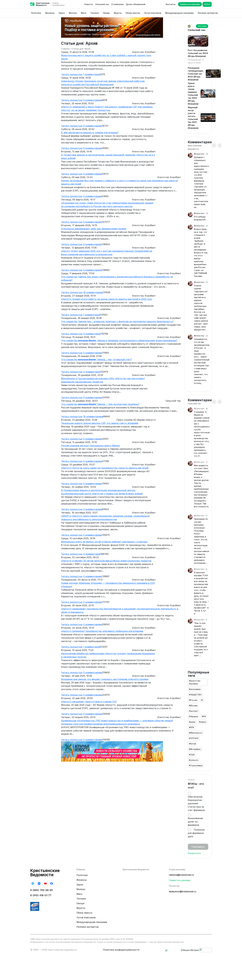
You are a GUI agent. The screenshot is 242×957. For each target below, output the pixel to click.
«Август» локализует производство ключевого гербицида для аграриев (102, 631)
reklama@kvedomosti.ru (181, 875)
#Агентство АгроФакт (194, 682)
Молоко (73, 13)
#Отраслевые (196, 765)
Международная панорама (179, 13)
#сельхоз (193, 760)
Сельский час (102, 4)
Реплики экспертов (208, 13)
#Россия (193, 700)
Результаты (194, 853)
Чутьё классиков (152, 13)
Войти (207, 4)
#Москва (193, 705)
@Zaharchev (199, 154)
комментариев (92, 100)
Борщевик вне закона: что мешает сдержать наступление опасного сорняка (104, 679)
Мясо (83, 13)
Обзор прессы (133, 13)
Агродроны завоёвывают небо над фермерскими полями (93, 228)
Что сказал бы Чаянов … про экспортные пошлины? (100, 404)
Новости (88, 4)
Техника (94, 13)
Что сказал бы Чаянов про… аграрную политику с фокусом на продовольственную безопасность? (117, 321)
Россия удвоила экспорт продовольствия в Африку (90, 445)
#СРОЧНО (194, 738)
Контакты (170, 4)
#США (192, 754)
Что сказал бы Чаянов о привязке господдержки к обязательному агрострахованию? (119, 340)
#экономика (195, 689)
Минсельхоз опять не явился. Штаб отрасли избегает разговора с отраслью (104, 541)
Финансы (49, 13)
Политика (36, 13)
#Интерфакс (195, 749)
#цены (192, 722)
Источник (202, 26)
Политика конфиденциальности (121, 949)
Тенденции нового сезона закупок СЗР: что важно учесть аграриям (99, 423)
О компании (117, 4)
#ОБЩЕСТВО (195, 694)
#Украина (193, 716)
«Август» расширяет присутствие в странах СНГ (89, 701)
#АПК (191, 727)
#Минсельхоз (195, 733)
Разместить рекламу (190, 4)
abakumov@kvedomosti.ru (182, 891)
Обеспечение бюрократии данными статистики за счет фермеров (196, 803)
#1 (202, 700)
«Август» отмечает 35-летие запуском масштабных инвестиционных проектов (106, 560)
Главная (65, 49)
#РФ (204, 716)
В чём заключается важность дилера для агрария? (89, 132)
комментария (92, 333)
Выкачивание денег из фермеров (195, 821)
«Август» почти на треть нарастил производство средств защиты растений (104, 467)
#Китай (192, 743)
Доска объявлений (135, 4)
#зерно (202, 722)
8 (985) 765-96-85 (41, 890)
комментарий (91, 74)
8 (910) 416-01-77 (40, 895)
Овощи (106, 13)
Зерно (62, 13)
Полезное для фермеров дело (196, 833)
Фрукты (118, 13)
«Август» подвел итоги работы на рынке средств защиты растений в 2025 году (106, 299)
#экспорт (193, 711)
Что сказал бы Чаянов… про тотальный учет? (96, 359)
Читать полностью (71, 74)
